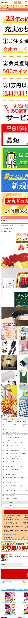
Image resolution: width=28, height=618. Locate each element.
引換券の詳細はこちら (10, 533)
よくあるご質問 (16, 536)
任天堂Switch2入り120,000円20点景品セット (10, 601)
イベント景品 (11, 8)
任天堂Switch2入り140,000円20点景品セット (10, 613)
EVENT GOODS (4, 8)
